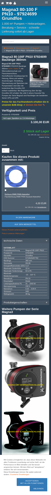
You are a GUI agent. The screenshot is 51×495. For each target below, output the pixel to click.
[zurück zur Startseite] (2, 3)
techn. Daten (13, 69)
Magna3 (35, 48)
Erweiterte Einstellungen (19, 474)
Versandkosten (44, 135)
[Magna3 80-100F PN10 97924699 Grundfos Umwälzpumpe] (39, 72)
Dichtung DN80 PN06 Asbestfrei (17, 194)
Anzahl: (4, 145)
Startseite (9, 48)
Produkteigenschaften (16, 302)
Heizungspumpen (23, 48)
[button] (9, 3)
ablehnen (38, 489)
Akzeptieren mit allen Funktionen (32, 482)
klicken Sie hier (34, 105)
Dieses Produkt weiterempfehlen (14, 230)
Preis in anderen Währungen (13, 233)
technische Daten (13, 241)
